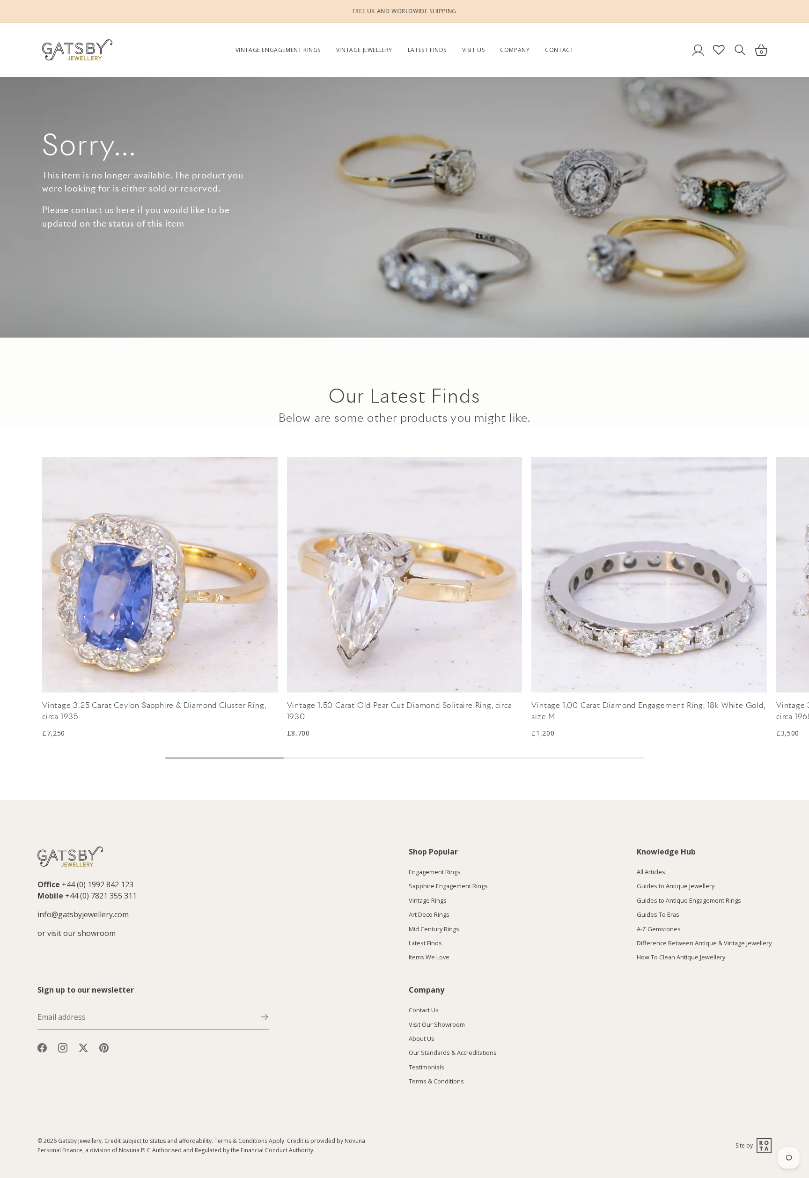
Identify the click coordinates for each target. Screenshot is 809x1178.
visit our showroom (81, 933)
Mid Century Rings (434, 929)
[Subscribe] (264, 1016)
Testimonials (426, 1067)
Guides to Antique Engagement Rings (689, 900)
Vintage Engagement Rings (278, 50)
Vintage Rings (428, 900)
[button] (743, 574)
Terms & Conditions (436, 1081)
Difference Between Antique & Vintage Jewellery (704, 943)
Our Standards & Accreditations (453, 1053)
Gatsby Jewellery (80, 1141)
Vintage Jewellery (364, 50)
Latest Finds (427, 50)
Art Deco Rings (429, 915)
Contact (559, 50)
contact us (92, 210)
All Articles (651, 872)
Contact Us (424, 1010)
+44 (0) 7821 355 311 (101, 896)
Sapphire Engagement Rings (448, 886)
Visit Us (473, 50)
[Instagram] (62, 1047)
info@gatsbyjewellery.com (83, 914)
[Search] (740, 50)
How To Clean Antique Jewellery (681, 957)
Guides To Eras (658, 915)
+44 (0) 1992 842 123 (97, 884)
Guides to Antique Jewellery (675, 886)
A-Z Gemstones (659, 929)
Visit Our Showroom (437, 1024)
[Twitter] (83, 1047)
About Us (421, 1038)
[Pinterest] (104, 1047)
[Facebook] (42, 1047)
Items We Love (429, 957)
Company (515, 50)
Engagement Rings (435, 872)
